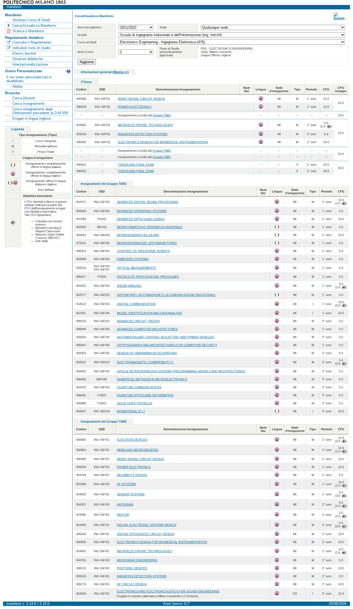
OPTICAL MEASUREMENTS (136, 267)
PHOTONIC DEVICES (132, 568)
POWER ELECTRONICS (134, 106)
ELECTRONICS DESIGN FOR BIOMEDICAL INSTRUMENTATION (163, 142)
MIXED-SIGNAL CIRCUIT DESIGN (141, 98)
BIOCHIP (123, 514)
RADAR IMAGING (129, 285)
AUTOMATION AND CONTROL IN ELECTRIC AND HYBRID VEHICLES (165, 337)
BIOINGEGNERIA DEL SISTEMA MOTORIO (147, 243)
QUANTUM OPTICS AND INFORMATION (145, 395)
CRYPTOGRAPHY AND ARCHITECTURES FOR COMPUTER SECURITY (167, 345)
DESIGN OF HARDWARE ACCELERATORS (147, 353)
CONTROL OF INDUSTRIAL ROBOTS (143, 251)
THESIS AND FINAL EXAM (136, 164)
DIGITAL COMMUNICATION (136, 304)
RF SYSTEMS (126, 484)
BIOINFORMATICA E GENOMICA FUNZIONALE (150, 227)
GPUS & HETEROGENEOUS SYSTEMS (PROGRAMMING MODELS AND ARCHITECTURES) (181, 371)
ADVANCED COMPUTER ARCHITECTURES (147, 329)
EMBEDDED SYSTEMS (133, 259)
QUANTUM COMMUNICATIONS (139, 387)
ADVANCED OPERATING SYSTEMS (142, 211)
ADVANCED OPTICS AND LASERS (141, 219)
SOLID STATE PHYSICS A (134, 403)
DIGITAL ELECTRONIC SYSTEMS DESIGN (146, 525)
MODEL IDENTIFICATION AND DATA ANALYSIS (149, 313)
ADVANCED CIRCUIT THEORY (138, 321)
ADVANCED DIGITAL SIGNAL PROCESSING (147, 202)
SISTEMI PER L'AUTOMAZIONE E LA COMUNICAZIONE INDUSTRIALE (166, 295)
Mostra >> (121, 72)
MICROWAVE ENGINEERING (137, 560)
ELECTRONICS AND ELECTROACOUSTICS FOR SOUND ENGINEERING (168, 591)
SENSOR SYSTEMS (131, 494)
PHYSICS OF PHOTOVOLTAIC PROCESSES (148, 276)
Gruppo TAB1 (162, 115)
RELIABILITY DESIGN (132, 475)
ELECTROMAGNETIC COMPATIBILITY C (145, 362)
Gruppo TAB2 (162, 150)
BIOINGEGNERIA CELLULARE (138, 235)
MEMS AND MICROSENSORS (137, 450)
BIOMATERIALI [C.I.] (131, 411)
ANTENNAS (125, 504)
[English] (339, 18)
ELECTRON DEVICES (132, 439)
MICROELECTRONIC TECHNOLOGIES (145, 125)
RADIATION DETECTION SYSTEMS (142, 134)
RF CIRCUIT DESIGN (132, 584)
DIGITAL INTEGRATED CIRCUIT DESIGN (145, 534)
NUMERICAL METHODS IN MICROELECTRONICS (152, 379)
